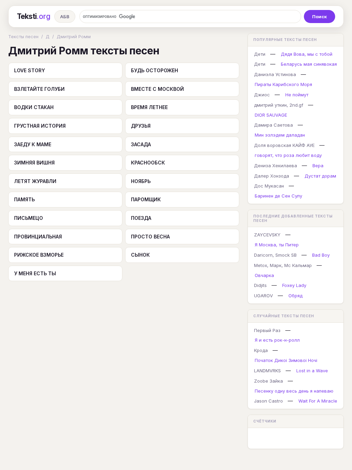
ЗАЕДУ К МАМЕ (32, 144)
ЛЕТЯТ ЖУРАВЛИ (35, 181)
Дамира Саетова (273, 125)
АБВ (64, 16)
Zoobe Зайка (268, 381)
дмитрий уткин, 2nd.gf (278, 105)
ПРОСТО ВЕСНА (150, 236)
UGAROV (263, 295)
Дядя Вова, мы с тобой (306, 54)
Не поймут (296, 94)
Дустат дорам (320, 176)
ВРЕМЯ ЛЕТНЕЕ (149, 107)
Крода (261, 350)
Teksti (33, 16)
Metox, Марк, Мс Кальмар (283, 265)
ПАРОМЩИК (146, 199)
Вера (317, 165)
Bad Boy (321, 255)
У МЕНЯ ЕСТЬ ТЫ (35, 273)
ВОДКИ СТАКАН (34, 107)
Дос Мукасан (269, 186)
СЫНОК (140, 255)
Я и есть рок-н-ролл (277, 340)
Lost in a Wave (312, 370)
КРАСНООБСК (148, 162)
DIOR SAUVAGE (271, 115)
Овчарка (264, 275)
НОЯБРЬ (141, 181)
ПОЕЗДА (141, 218)
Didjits (260, 285)
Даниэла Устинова (275, 74)
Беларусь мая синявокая (309, 64)
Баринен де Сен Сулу (278, 196)
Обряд (295, 295)
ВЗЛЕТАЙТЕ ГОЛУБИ (39, 89)
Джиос (262, 94)
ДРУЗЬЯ (141, 126)
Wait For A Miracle (317, 401)
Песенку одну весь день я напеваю (294, 391)
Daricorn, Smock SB (275, 255)
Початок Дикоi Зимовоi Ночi (286, 360)
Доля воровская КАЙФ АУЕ (284, 145)
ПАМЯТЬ (24, 199)
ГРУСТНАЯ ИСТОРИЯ (40, 126)
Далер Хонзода (271, 176)
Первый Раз (267, 330)
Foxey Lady (294, 285)
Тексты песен (23, 36)
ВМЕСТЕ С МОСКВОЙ (157, 89)
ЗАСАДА (141, 144)
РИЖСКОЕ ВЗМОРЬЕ (39, 255)
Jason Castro (268, 401)
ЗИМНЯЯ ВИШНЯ (34, 162)
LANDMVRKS (267, 370)
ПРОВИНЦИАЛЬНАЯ (38, 236)
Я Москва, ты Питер (277, 244)
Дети (259, 54)
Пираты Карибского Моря (283, 84)
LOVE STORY (29, 70)
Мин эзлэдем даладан (280, 135)
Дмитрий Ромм (74, 36)
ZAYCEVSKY (267, 234)
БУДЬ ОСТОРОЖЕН (154, 70)
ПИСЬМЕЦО (28, 218)
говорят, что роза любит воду (288, 155)
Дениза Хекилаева (275, 165)
